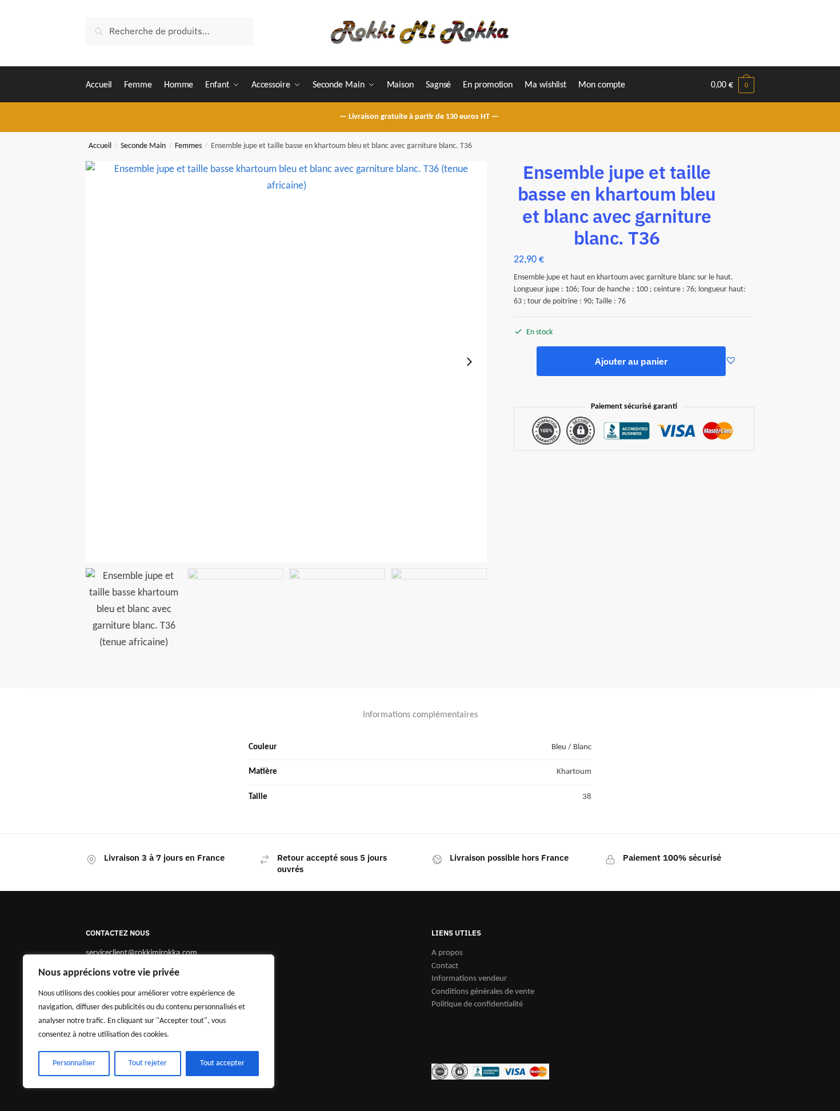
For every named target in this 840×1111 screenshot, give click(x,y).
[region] (148, 1021)
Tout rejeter (148, 1063)
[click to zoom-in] (286, 361)
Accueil (100, 146)
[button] (469, 362)
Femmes (188, 146)
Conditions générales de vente (482, 992)
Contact (444, 966)
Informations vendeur (469, 978)
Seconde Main (143, 146)
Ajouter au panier (631, 361)
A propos (447, 953)
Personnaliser (74, 1063)
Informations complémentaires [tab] (420, 715)
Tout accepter (222, 1063)
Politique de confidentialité (477, 1004)
